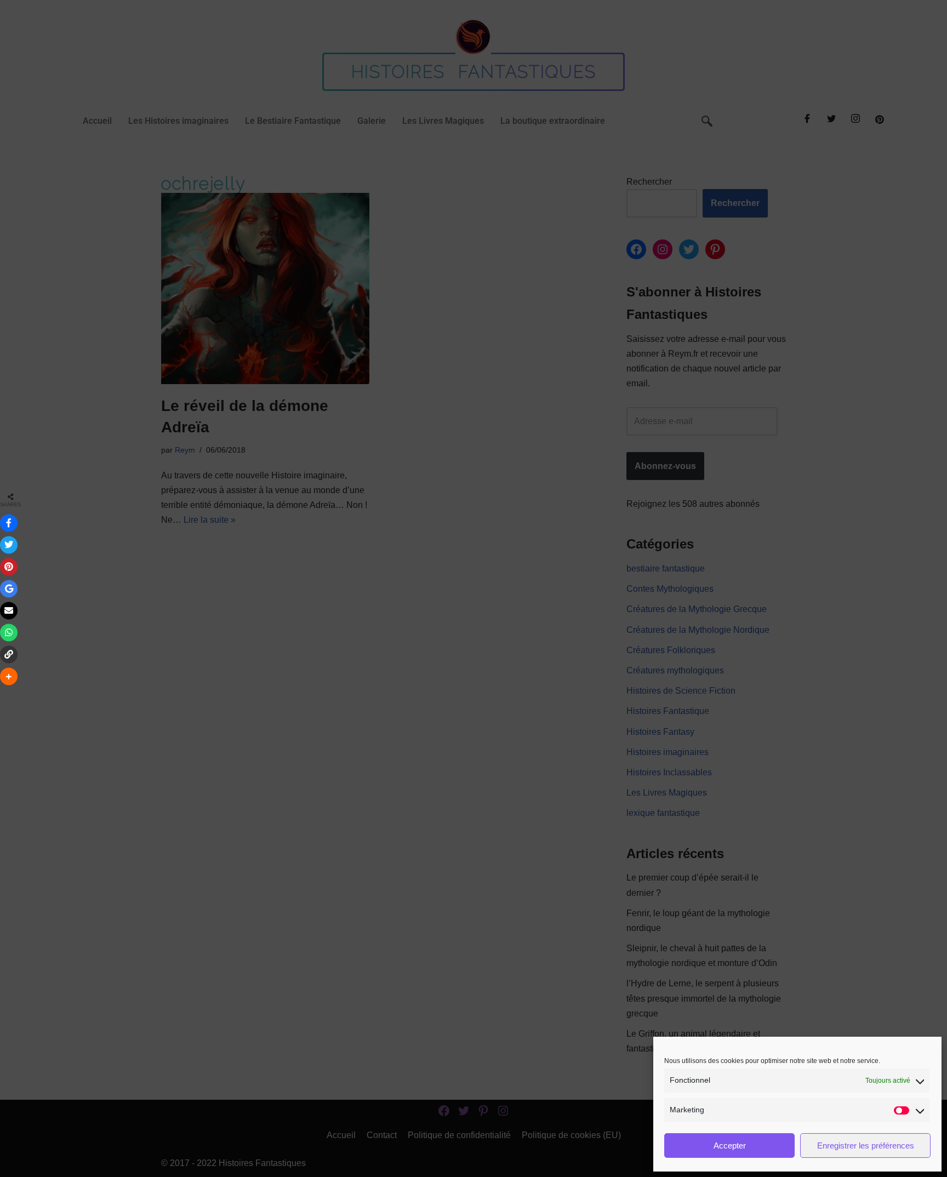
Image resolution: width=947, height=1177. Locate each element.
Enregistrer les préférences (865, 1145)
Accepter (730, 1145)
